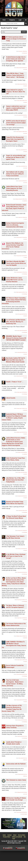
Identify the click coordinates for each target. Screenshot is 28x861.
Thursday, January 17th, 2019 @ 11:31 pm (22, 408)
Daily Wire (25, 102)
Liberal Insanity (10, 398)
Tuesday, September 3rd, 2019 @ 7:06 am (22, 272)
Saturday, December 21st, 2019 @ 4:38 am (22, 237)
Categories (12, 20)
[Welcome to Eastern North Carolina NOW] (14, 8)
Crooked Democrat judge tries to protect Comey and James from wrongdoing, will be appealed (15, 59)
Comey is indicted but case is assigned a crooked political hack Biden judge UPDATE (16, 108)
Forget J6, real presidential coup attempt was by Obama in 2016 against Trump (15, 157)
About (14, 835)
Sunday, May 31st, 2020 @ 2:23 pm (22, 217)
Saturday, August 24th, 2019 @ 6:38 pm (22, 330)
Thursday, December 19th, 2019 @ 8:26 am (21, 255)
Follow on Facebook (17, 836)
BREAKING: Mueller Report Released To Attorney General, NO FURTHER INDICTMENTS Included (16, 338)
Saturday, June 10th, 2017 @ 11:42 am (22, 736)
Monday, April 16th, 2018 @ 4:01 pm (22, 548)
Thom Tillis (25, 794)
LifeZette (26, 219)
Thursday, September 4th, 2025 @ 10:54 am (21, 131)
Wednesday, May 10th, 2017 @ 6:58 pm (22, 792)
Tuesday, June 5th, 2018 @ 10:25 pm (22, 472)
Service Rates (21, 835)
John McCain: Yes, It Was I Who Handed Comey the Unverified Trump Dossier (15, 480)
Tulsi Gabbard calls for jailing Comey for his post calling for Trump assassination (15, 174)
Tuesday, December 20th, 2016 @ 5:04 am (22, 812)
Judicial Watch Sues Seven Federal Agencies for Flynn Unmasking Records (14, 188)
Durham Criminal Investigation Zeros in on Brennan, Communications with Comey (15, 225)
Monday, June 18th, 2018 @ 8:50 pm (22, 452)
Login (20, 20)
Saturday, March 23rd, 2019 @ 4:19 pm (22, 352)
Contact (9, 835)
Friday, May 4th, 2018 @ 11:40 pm (23, 510)
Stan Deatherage (25, 332)
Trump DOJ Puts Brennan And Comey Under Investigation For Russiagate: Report (15, 139)
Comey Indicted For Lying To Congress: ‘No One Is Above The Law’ (15, 91)
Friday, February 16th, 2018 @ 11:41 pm (22, 599)
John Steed (25, 69)
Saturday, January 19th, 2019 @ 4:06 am (22, 392)
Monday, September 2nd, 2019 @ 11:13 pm (22, 292)
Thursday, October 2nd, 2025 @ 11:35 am (22, 100)
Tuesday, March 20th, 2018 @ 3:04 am (22, 572)
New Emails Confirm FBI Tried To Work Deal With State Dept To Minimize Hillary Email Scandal (15, 360)
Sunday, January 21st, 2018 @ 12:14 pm (22, 659)
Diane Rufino (25, 410)
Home (4, 20)
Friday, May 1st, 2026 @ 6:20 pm (23, 51)
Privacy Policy (6, 836)
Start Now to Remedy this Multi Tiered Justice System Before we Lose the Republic (16, 263)
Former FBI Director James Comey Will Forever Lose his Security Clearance (14, 279)
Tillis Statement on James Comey (16, 780)
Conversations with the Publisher (16, 764)
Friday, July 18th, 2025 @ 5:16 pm (23, 166)
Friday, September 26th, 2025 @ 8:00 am (22, 115)
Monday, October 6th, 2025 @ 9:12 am (22, 84)
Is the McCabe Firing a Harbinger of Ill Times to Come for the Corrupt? (16, 556)
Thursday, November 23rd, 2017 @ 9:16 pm (21, 674)
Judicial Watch (25, 454)
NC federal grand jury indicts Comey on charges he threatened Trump (16, 39)
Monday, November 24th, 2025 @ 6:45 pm (22, 67)
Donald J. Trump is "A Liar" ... (14, 382)
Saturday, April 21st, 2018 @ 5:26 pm (22, 530)
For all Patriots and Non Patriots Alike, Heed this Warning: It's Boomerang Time (15, 321)
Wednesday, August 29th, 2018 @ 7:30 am (22, 432)
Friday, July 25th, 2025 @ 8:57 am (23, 149)
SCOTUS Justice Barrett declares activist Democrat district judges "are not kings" (16, 122)
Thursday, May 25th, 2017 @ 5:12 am (22, 774)
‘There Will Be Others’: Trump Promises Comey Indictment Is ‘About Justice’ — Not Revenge (15, 75)
